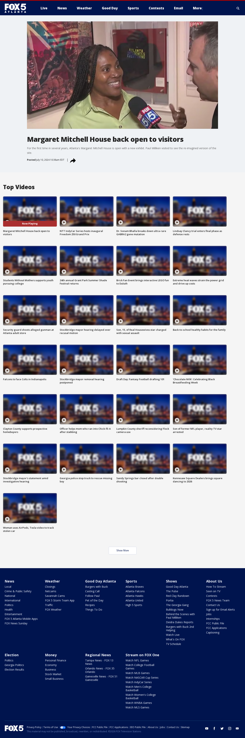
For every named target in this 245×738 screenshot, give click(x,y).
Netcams (50, 591)
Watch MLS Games (137, 707)
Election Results (14, 669)
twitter (222, 728)
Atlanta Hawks (134, 596)
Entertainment (13, 614)
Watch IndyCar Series (139, 682)
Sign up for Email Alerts (220, 609)
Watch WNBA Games (139, 703)
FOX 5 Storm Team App (59, 600)
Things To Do (93, 609)
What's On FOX (175, 639)
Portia (169, 600)
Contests (211, 596)
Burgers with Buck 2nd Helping (180, 628)
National (10, 596)
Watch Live (173, 635)
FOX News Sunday (16, 623)
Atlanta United (134, 600)
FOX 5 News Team (217, 600)
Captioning (212, 632)
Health (9, 609)
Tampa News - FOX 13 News (99, 662)
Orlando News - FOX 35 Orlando (99, 670)
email (237, 728)
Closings (50, 586)
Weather (52, 581)
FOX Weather (53, 609)
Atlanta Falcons (135, 591)
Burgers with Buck (96, 586)
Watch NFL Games (137, 660)
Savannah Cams (55, 596)
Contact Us (213, 605)
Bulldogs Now (174, 609)
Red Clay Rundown (177, 596)
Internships (213, 619)
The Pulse (172, 591)
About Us (214, 581)
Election (12, 655)
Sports (131, 581)
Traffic (49, 605)
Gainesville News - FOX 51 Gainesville (101, 678)
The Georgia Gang (177, 605)
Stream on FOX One (142, 655)
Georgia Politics (14, 665)
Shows (171, 581)
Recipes (90, 605)
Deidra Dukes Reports (179, 622)
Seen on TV (213, 591)
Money (51, 655)
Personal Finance (55, 660)
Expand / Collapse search (238, 8)
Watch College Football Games (140, 666)
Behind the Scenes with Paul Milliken (180, 615)
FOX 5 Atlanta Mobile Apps (21, 619)
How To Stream (216, 586)
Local (8, 586)
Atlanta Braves (135, 586)
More (197, 8)
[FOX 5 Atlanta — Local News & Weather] (17, 8)
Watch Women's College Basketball (141, 696)
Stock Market (53, 674)
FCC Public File (215, 623)
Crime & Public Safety (18, 591)
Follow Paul (92, 596)
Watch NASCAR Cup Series (142, 677)
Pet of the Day (94, 600)
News (9, 581)
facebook (214, 728)
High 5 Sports (134, 605)
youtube (207, 728)
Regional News (98, 655)
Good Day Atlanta (100, 581)
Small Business (54, 678)
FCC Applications (216, 628)
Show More (122, 550)
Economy (51, 665)
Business (50, 669)
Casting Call (92, 591)
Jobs (209, 614)
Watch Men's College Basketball (139, 688)
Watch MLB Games (138, 673)
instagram (230, 728)
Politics (9, 605)
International (12, 600)
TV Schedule (173, 644)
